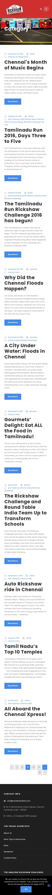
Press (11, 122)
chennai (11, 57)
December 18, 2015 (15, 269)
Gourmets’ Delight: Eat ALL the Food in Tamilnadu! (23, 428)
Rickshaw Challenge (32, 122)
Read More (13, 101)
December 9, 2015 (15, 411)
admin (31, 116)
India (6, 122)
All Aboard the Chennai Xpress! (25, 711)
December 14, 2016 (15, 54)
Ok (26, 889)
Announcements (15, 195)
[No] (49, 885)
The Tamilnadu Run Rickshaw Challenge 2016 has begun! (23, 212)
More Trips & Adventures (14, 839)
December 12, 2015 (15, 337)
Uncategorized (21, 57)
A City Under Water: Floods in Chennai (24, 351)
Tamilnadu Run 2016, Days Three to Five (25, 136)
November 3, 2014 (15, 575)
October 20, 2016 (15, 116)
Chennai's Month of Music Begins (25, 65)
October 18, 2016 (14, 193)
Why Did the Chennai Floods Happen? (23, 283)
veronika (33, 269)
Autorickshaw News (28, 119)
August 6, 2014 (13, 638)
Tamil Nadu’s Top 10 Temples (23, 649)
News (6, 845)
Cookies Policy (10, 858)
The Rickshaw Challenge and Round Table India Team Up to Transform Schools (25, 510)
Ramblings (19, 122)
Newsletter (8, 851)
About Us (8, 833)
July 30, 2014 (13, 700)
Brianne (27, 485)
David (32, 54)
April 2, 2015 (12, 485)
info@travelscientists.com (18, 801)
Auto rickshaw (13, 119)
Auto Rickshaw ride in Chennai (23, 587)
